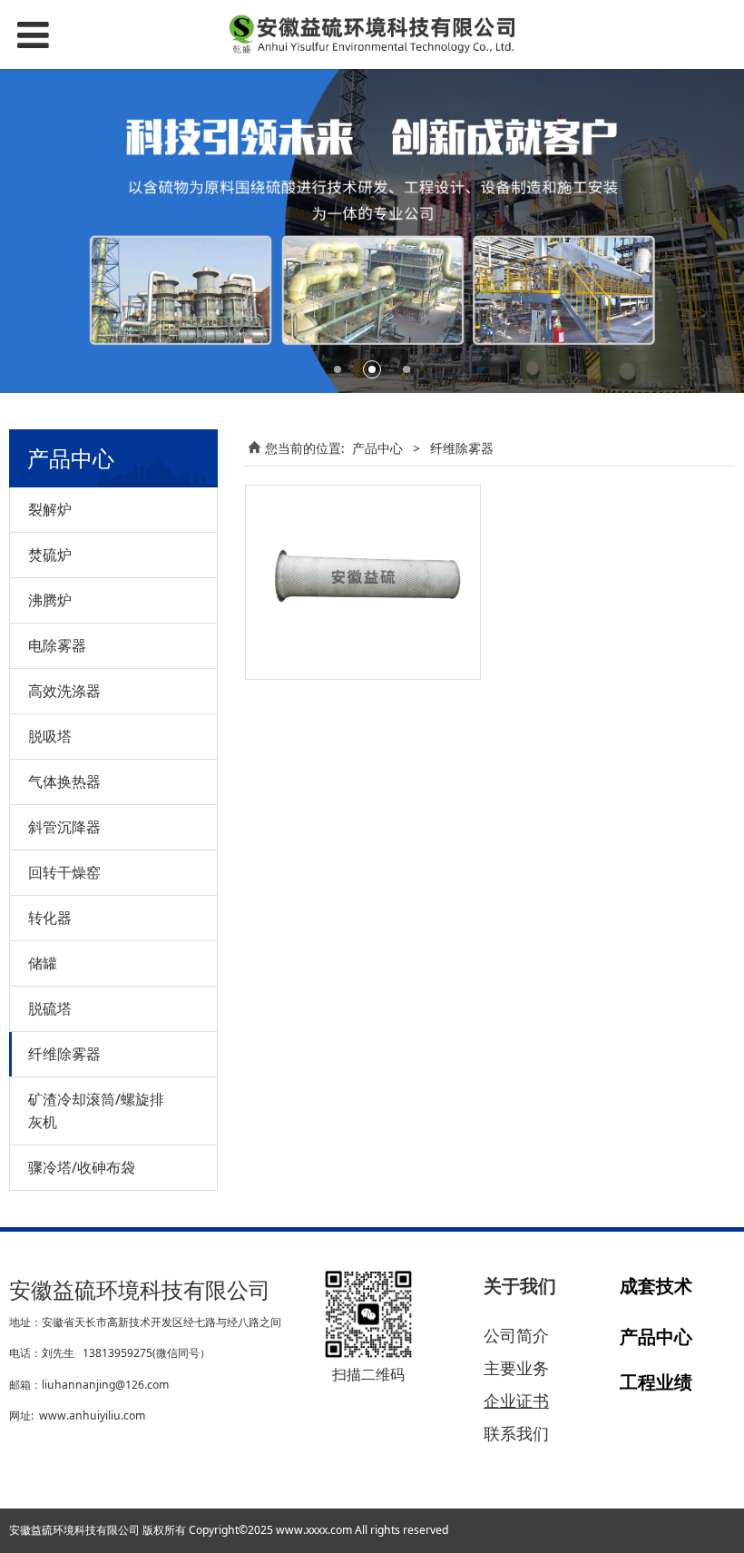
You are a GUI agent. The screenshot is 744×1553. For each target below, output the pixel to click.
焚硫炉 (50, 555)
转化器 (50, 918)
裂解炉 (50, 509)
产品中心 (377, 448)
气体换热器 (64, 781)
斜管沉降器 (64, 827)
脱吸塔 (50, 736)
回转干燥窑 (64, 872)
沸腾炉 (50, 600)
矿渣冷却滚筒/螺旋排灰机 (96, 1110)
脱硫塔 (50, 1008)
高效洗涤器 (64, 691)
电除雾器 (57, 645)
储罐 (42, 963)
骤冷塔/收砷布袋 (81, 1167)
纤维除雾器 (64, 1054)
